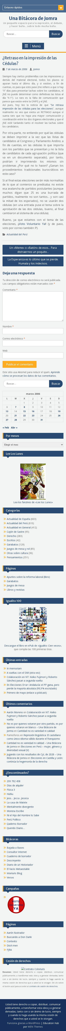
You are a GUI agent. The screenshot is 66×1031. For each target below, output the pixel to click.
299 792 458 (13, 781)
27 (7, 419)
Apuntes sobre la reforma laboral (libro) (28, 576)
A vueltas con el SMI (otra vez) (23, 672)
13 (7, 411)
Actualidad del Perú (17, 234)
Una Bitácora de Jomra (33, 18)
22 (24, 415)
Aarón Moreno (15, 712)
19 (59, 411)
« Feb (6, 427)
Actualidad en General (19, 527)
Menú (36, 46)
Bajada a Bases (15, 847)
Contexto (12, 941)
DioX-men (12, 945)
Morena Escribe (15, 811)
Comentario (10, 289)
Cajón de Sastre (15, 531)
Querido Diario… (16, 828)
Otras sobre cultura (17, 553)
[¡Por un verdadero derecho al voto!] (16, 913)
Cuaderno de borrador (19, 856)
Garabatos (12, 544)
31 (41, 419)
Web (5, 350)
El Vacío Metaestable (18, 869)
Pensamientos (15, 557)
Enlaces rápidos (13, 7)
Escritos (11, 540)
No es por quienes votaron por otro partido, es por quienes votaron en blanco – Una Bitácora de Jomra (35, 727)
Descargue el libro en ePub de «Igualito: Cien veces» (32, 645)
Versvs (10, 877)
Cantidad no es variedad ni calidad (36, 730)
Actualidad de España (18, 519)
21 (15, 415)
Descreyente (14, 860)
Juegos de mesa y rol (18, 548)
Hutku (10, 794)
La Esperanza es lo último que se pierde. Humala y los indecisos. (33, 261)
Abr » (14, 427)
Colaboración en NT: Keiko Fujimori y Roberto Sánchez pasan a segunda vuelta (31, 716)
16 (33, 411)
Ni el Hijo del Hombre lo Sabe (23, 815)
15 (24, 411)
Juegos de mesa (15, 585)
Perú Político (14, 819)
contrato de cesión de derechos (43, 986)
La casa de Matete (17, 802)
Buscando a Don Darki (19, 937)
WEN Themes (35, 1026)
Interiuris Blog (14, 873)
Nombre (8, 326)
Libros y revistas (16, 589)
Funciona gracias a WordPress (23, 1023)
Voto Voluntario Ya (32, 224)
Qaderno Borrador (17, 823)
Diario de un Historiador (20, 864)
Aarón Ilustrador (16, 932)
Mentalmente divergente (20, 806)
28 (15, 419)
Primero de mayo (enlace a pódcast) (27, 692)
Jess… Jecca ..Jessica (18, 798)
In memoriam (14, 668)
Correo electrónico (14, 338)
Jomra (36, 69)
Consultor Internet (17, 852)
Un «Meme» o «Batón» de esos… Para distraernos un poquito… (33, 250)
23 (33, 415)
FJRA (9, 949)
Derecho (11, 536)
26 (59, 415)
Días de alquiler (15, 785)
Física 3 (11, 789)
